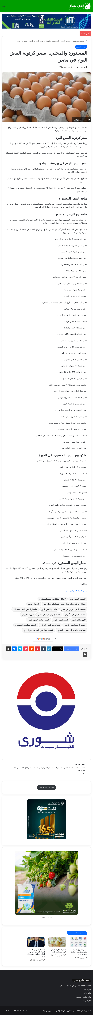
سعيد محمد (80, 67)
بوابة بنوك (87, 993)
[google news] (3, 1010)
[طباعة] (85, 654)
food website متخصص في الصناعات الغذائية (75, 986)
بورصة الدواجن (78, 620)
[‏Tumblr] (43, 648)
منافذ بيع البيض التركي (50, 625)
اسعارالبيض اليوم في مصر (48, 614)
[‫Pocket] (25, 648)
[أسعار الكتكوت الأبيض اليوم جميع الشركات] (57, 942)
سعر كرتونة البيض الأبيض (38, 620)
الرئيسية (82, 41)
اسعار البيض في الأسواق (74, 614)
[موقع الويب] (83, 774)
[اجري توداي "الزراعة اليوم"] (79, 6)
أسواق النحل (86, 989)
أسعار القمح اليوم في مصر (76, 590)
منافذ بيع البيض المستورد (25, 625)
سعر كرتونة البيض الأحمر (74, 625)
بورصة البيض (27, 614)
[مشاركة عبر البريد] (8, 648)
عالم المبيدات (86, 1001)
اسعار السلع (65, 41)
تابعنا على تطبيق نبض (46, 787)
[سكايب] (20, 648)
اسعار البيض (33, 604)
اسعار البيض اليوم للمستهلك (24, 609)
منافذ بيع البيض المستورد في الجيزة (38, 630)
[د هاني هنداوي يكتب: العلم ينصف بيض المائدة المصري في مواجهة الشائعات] (79, 942)
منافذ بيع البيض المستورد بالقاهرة (71, 630)
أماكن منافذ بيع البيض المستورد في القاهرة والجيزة (64, 604)
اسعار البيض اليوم (48, 609)
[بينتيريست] (37, 648)
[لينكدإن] (49, 648)
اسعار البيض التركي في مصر (72, 609)
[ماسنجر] (14, 648)
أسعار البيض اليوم (77, 599)
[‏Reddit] (31, 648)
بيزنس (74, 41)
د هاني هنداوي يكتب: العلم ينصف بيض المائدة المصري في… (79, 951)
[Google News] (43, 638)
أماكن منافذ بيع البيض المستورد (51, 599)
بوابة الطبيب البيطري (83, 997)
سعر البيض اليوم (60, 620)
